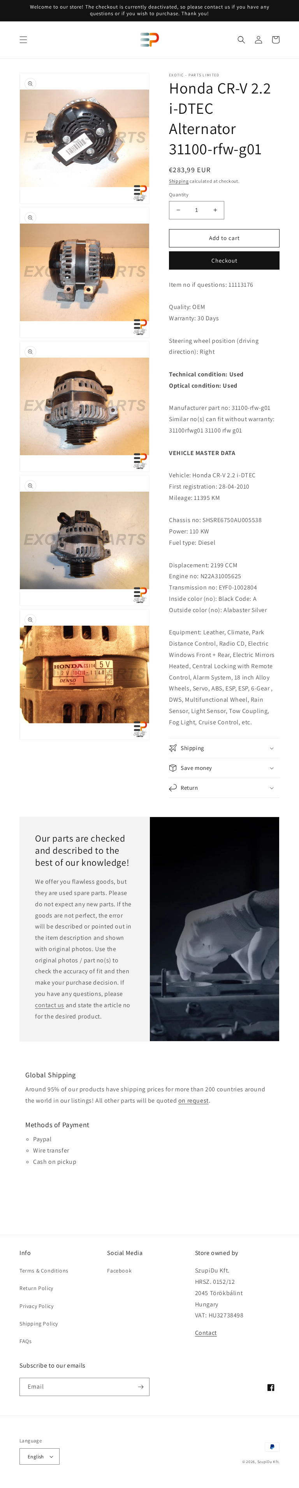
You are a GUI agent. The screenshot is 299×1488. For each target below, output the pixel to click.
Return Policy (36, 1288)
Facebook (119, 1270)
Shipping (179, 181)
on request (193, 1100)
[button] (23, 39)
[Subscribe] (140, 1387)
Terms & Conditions (44, 1270)
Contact (206, 1333)
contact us (49, 1005)
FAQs (25, 1341)
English (36, 1456)
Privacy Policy (36, 1306)
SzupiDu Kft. (268, 1461)
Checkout (224, 260)
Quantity (178, 194)
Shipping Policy (38, 1323)
